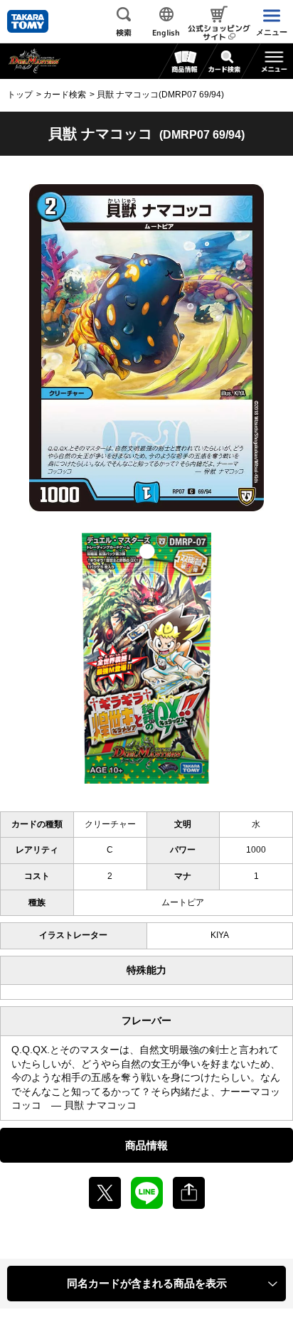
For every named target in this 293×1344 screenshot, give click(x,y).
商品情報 (146, 1145)
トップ (20, 95)
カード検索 (64, 95)
